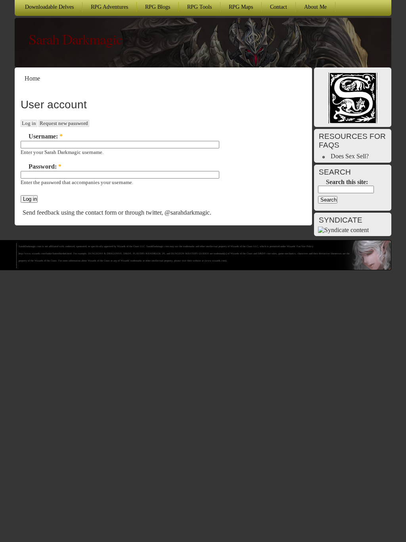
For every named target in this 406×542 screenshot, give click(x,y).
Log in (29, 123)
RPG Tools (199, 7)
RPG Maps (241, 7)
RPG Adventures (109, 7)
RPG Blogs (157, 7)
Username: (46, 136)
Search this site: (347, 182)
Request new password (64, 123)
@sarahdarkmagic (187, 212)
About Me (315, 7)
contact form (101, 212)
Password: (45, 166)
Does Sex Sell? (350, 156)
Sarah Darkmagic (75, 38)
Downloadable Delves (49, 7)
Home (32, 78)
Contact (278, 7)
